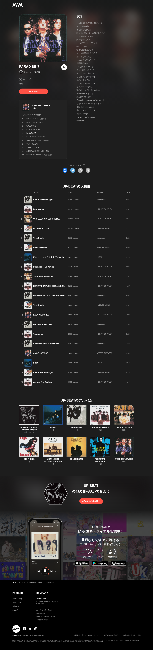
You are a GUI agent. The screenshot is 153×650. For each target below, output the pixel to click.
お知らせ (15, 606)
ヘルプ (14, 610)
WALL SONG (31, 126)
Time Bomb (38, 238)
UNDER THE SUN (104, 219)
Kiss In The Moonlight (43, 372)
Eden (35, 362)
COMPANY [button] (42, 593)
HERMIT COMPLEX (104, 209)
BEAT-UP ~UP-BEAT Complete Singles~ (29, 428)
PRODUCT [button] (17, 593)
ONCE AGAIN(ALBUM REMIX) (46, 218)
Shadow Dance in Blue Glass (46, 343)
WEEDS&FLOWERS (41, 105)
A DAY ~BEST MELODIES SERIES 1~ (53, 461)
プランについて (18, 602)
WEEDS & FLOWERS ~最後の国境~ (39, 154)
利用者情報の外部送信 (111, 635)
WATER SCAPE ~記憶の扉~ (36, 118)
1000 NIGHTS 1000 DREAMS (37, 140)
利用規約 (77, 635)
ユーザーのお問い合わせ (44, 610)
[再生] (64, 67)
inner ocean (101, 199)
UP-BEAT (36, 72)
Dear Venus (38, 209)
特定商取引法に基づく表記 (132, 635)
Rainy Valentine (40, 247)
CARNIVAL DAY (32, 144)
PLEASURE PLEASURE (100, 460)
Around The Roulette (42, 382)
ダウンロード (17, 598)
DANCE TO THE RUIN (34, 122)
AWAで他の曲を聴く (91, 501)
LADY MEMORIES (33, 129)
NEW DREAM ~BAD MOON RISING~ (49, 295)
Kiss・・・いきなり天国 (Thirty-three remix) (52, 257)
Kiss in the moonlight (42, 199)
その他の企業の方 (42, 620)
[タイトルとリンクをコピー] (80, 170)
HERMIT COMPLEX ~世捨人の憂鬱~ (49, 286)
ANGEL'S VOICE (32, 147)
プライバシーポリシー (92, 635)
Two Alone (38, 334)
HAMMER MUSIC (103, 228)
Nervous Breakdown (42, 324)
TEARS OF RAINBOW (43, 276)
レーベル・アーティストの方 (45, 616)
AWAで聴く (33, 91)
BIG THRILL (29, 459)
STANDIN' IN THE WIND (35, 136)
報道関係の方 (40, 613)
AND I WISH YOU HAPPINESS (37, 151)
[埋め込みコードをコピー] (88, 170)
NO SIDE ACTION (41, 228)
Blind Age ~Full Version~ (44, 266)
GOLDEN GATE (77, 459)
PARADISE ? (50, 583)
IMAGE (99, 257)
